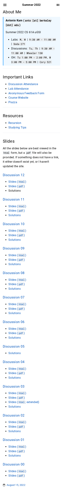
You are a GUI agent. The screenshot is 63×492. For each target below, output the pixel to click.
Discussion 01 (13, 440)
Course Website (18, 97)
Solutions (14, 215)
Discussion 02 (13, 415)
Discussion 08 (13, 273)
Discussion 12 (13, 175)
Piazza (12, 102)
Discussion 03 (13, 386)
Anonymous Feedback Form (26, 93)
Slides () (17, 181)
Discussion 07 (13, 297)
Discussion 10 (13, 224)
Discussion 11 (13, 199)
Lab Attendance (18, 88)
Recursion (14, 123)
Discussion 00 (13, 464)
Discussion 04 (13, 362)
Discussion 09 (13, 248)
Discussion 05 (13, 346)
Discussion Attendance (23, 84)
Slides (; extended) (23, 402)
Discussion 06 (13, 322)
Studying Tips (17, 127)
